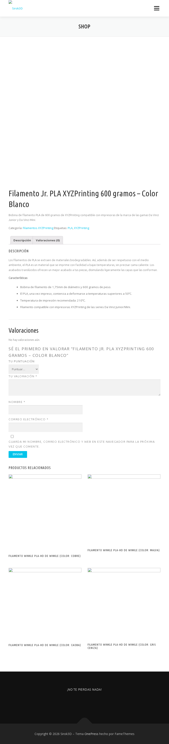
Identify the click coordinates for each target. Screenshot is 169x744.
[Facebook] (84, 701)
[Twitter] (95, 701)
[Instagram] (73, 701)
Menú (156, 8)
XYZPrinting (81, 228)
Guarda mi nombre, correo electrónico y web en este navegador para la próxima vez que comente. (82, 444)
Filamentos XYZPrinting (38, 228)
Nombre (17, 401)
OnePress (91, 734)
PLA (70, 228)
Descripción (22, 240)
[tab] (22, 240)
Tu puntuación (22, 361)
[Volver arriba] (84, 723)
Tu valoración (23, 376)
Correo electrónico (28, 419)
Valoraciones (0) (48, 240)
